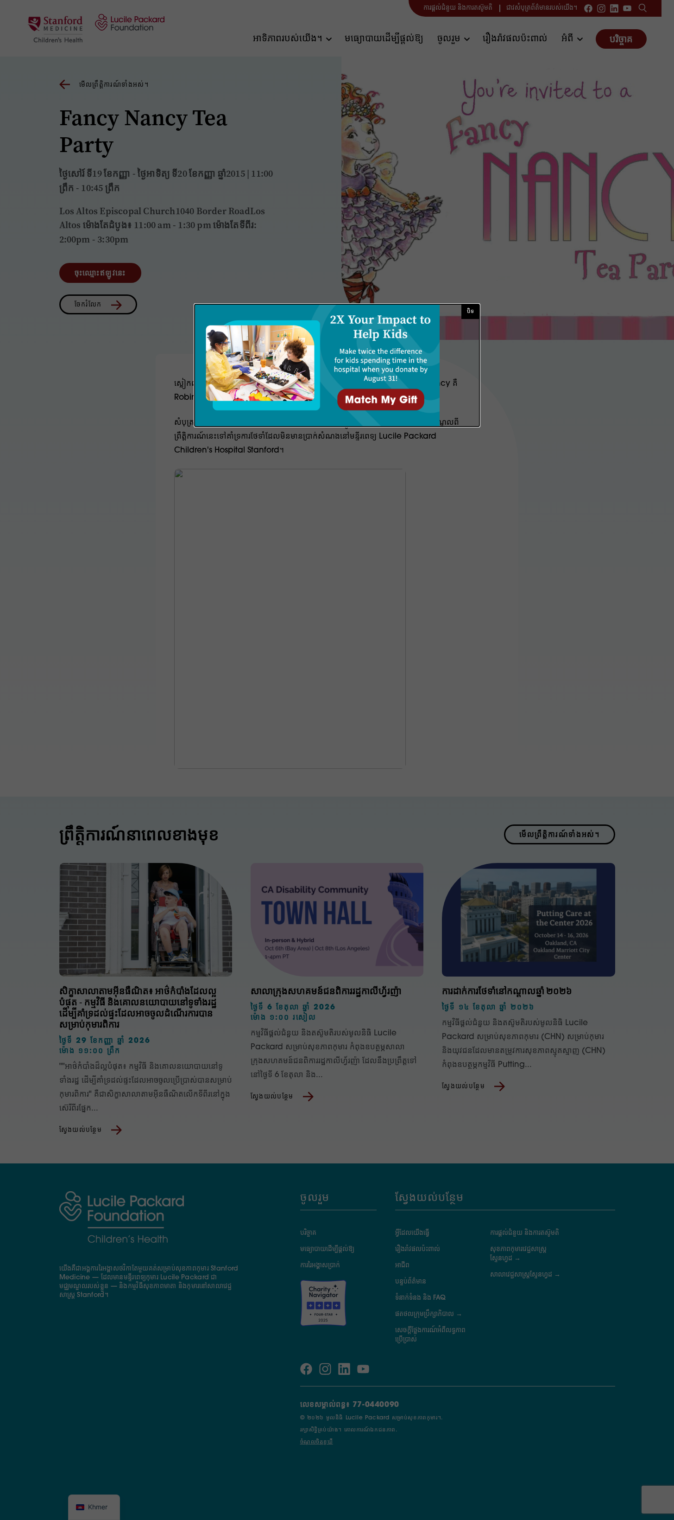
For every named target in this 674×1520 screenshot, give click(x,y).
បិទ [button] (470, 311)
